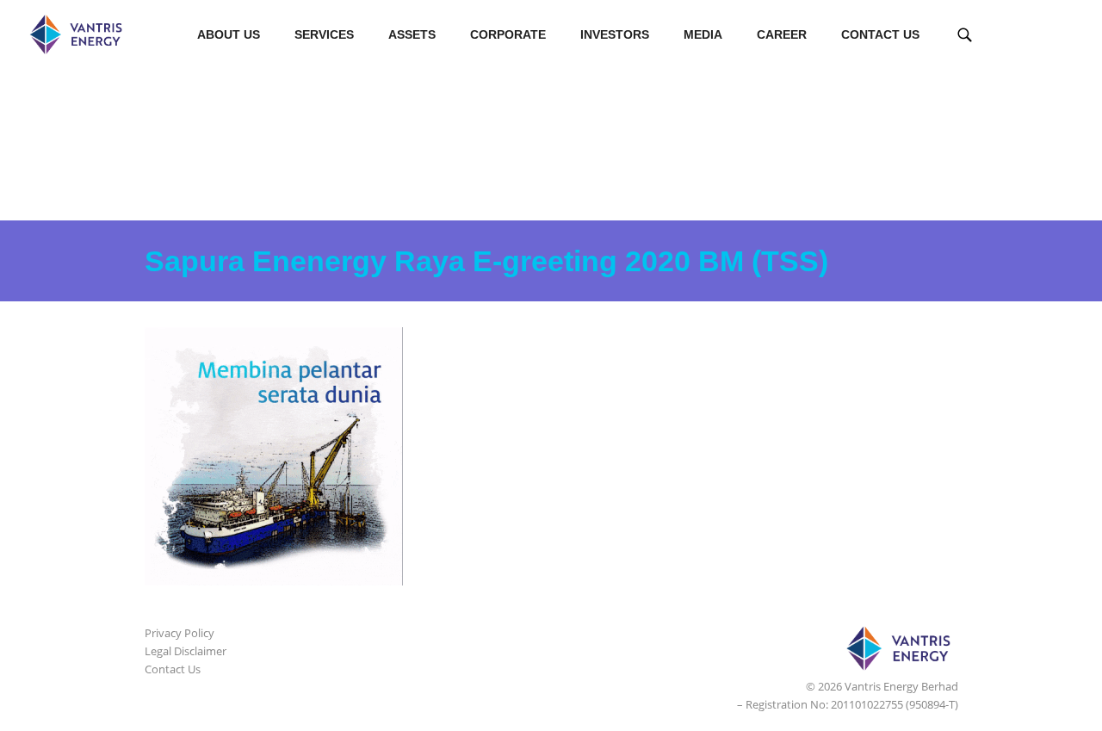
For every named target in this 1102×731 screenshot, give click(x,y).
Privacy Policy (179, 633)
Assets (412, 34)
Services (324, 34)
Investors (614, 34)
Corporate (508, 34)
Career (782, 34)
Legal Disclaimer (185, 651)
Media (703, 34)
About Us (228, 34)
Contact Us (880, 34)
